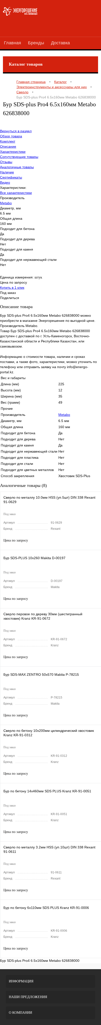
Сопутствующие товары (19, 157)
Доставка (60, 42)
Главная (12, 42)
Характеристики (12, 152)
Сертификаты (11, 177)
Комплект (7, 141)
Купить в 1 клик (12, 287)
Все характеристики (16, 193)
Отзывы (6, 162)
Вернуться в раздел (16, 131)
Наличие (7, 172)
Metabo (6, 203)
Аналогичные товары (17, 167)
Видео (5, 182)
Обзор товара (11, 136)
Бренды (36, 42)
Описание (8, 146)
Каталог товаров (26, 64)
